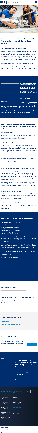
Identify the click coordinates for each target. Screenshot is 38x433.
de (13, 2)
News (5, 429)
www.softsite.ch (25, 304)
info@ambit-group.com (4, 397)
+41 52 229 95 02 (17, 414)
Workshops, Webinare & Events (12, 429)
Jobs (2, 429)
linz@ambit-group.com (4, 407)
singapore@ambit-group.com (5, 412)
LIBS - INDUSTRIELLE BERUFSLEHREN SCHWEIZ (11, 324)
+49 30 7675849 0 (17, 403)
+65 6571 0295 (4, 413)
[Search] (33, 2)
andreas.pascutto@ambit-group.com (24, 372)
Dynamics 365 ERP (5, 321)
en (15, 2)
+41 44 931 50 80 (4, 398)
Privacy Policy (25, 429)
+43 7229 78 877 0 (5, 408)
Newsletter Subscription (30, 345)
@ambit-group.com (18, 402)
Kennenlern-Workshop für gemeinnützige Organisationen (10, 430)
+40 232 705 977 (4, 418)
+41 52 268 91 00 (17, 398)
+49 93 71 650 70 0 (5, 403)
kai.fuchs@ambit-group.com (17, 413)
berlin (14, 402)
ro (17, 2)
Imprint (20, 429)
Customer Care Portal (29, 396)
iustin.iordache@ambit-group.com (6, 417)
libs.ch (16, 257)
